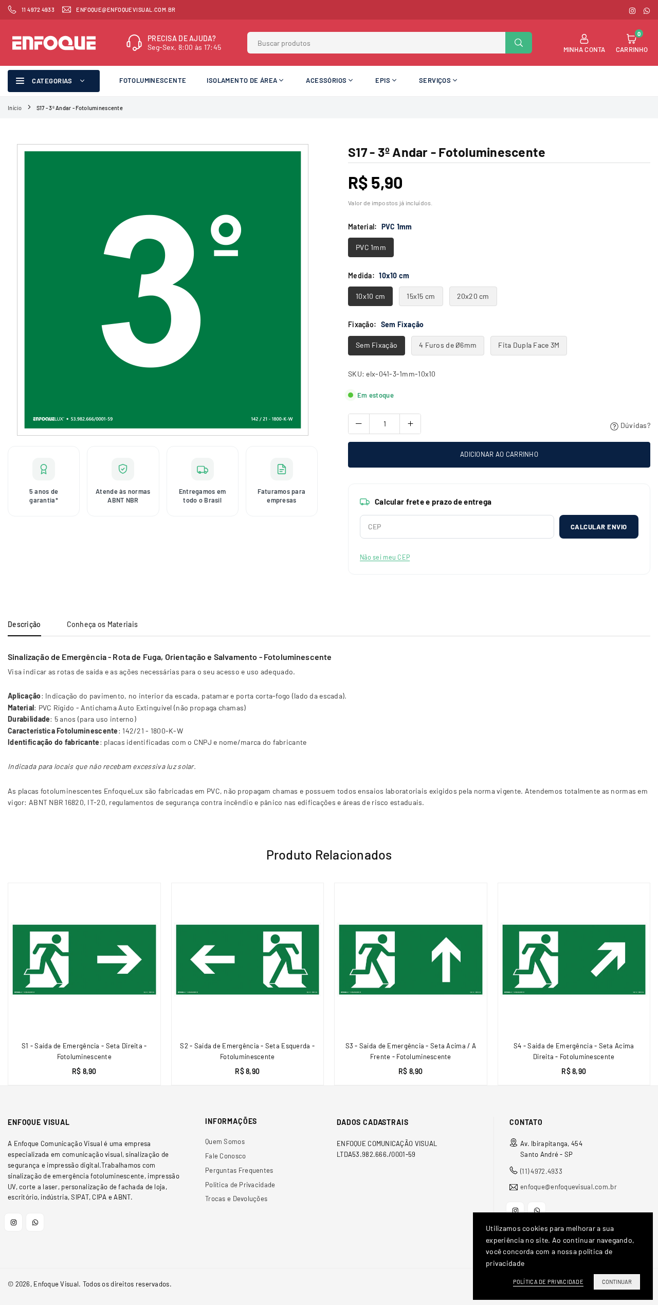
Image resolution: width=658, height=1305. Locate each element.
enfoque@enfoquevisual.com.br (568, 1187)
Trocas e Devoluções (236, 1198)
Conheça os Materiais (102, 624)
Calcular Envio (599, 527)
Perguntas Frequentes (239, 1170)
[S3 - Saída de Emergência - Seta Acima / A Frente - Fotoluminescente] (410, 959)
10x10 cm (370, 296)
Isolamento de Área (242, 80)
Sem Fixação (376, 345)
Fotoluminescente (152, 80)
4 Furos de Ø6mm (448, 345)
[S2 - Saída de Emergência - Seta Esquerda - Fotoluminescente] (247, 959)
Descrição (24, 624)
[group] (163, 290)
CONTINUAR (617, 1281)
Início (15, 107)
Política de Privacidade (240, 1185)
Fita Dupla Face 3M (528, 345)
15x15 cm (421, 296)
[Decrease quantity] (359, 424)
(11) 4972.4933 (541, 1171)
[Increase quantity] (410, 424)
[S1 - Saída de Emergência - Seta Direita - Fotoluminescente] (84, 959)
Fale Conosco (225, 1156)
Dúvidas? (634, 425)
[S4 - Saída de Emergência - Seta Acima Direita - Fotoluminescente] (574, 959)
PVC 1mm (371, 247)
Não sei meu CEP (385, 557)
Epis (382, 80)
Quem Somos (225, 1141)
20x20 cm (473, 296)
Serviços (435, 80)
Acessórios (326, 80)
